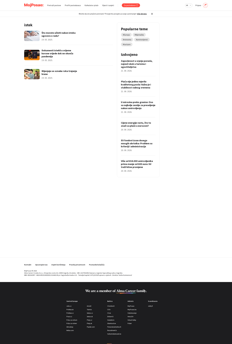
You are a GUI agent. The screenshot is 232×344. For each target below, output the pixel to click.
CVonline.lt (110, 306)
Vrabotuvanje (132, 313)
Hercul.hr (130, 317)
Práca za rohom (71, 320)
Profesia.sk (69, 310)
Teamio (89, 310)
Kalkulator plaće (91, 5)
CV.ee (109, 313)
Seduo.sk (90, 317)
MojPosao (131, 306)
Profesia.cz (70, 313)
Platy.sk (89, 323)
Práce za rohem (71, 323)
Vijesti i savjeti (108, 5)
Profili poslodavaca (73, 5)
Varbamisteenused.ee (114, 334)
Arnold (89, 306)
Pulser (130, 323)
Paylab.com (91, 327)
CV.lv (108, 310)
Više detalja (142, 14)
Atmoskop (69, 327)
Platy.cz (89, 320)
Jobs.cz (68, 306)
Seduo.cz (90, 313)
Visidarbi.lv (110, 320)
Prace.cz (69, 317)
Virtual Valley (132, 320)
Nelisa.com (70, 330)
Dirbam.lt (110, 317)
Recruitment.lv (112, 330)
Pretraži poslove (54, 5)
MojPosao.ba (132, 310)
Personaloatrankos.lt (114, 327)
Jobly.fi (150, 306)
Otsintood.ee (111, 323)
